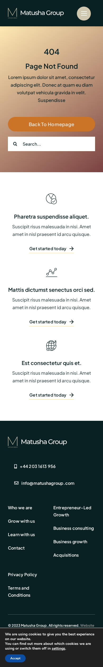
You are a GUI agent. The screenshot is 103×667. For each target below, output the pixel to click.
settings (58, 648)
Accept (15, 658)
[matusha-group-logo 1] (39, 10)
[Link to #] (84, 14)
